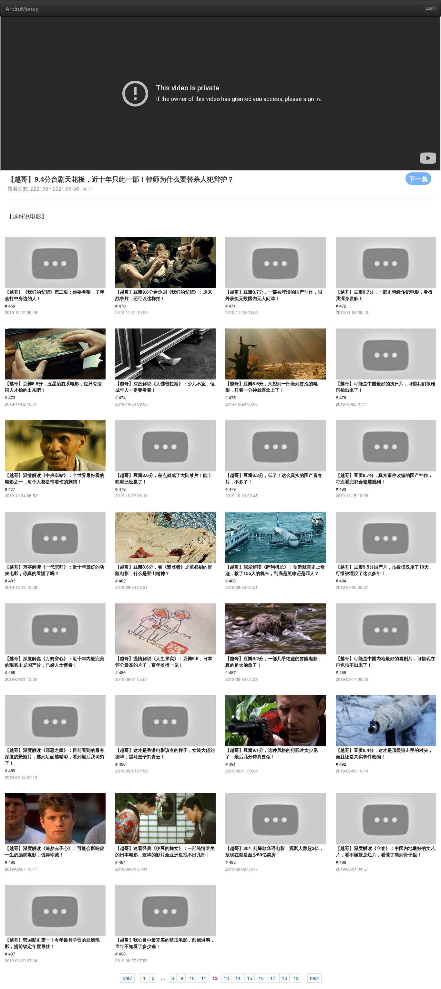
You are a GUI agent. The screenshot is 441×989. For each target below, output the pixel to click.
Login (431, 8)
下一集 (418, 178)
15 (249, 978)
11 (203, 978)
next (314, 978)
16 (261, 978)
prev (127, 978)
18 (284, 978)
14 (238, 978)
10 (192, 978)
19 (296, 978)
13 (226, 978)
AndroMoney (21, 8)
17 (272, 978)
